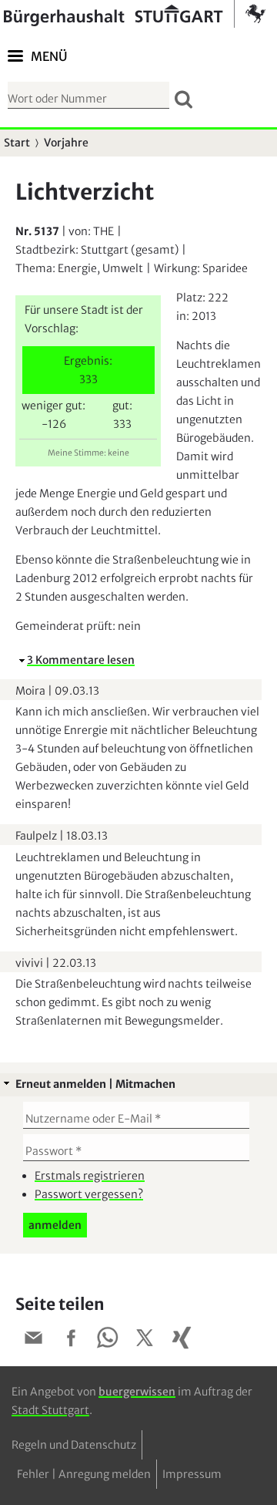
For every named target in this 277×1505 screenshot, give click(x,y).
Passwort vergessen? (89, 1194)
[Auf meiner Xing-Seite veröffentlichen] (181, 1340)
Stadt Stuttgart (50, 1410)
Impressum (192, 1474)
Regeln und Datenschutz (74, 1445)
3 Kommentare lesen (81, 660)
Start (17, 143)
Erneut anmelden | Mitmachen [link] (95, 1084)
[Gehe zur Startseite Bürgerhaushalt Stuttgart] (134, 14)
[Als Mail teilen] (33, 1340)
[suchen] (183, 99)
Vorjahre (66, 143)
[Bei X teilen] (144, 1340)
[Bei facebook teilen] (70, 1340)
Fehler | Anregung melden (84, 1474)
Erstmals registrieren (90, 1176)
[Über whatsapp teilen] (107, 1340)
